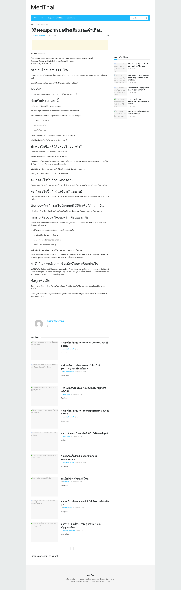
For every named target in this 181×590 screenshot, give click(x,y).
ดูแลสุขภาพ (71, 18)
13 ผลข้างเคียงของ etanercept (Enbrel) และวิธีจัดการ (138, 101)
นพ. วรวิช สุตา (66, 394)
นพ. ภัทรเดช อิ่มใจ (67, 507)
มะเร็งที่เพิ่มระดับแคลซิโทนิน (75, 478)
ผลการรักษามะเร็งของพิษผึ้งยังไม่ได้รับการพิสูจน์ (84, 433)
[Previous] (68, 548)
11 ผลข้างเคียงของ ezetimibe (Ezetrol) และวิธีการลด (138, 65)
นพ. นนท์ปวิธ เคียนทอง (69, 530)
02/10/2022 (52, 36)
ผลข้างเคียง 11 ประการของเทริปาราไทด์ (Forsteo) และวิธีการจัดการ (80, 367)
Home (34, 18)
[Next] (72, 548)
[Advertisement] (112, 7)
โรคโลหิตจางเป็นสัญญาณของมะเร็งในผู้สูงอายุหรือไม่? (138, 89)
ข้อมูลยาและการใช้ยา (55, 18)
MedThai (42, 7)
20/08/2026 (79, 349)
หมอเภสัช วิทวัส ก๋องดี (39, 36)
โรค (41, 18)
